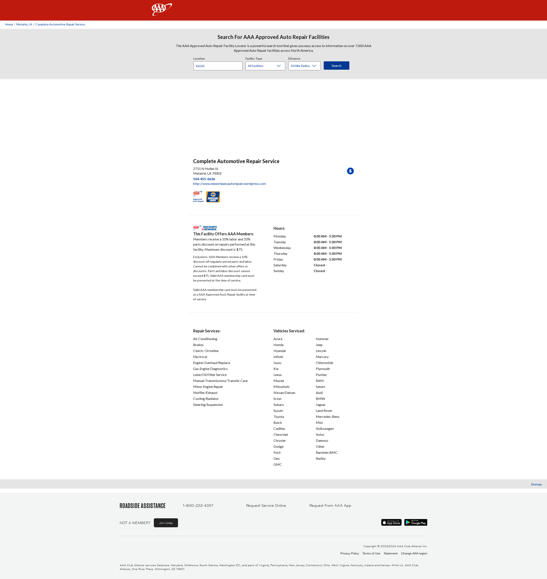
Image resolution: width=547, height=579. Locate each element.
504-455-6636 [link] (204, 179)
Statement (391, 553)
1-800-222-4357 (198, 505)
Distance (294, 58)
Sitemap (536, 484)
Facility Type (254, 58)
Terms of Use (371, 553)
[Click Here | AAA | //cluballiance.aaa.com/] (162, 13)
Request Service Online (266, 505)
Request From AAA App (330, 505)
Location (199, 58)
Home (9, 24)
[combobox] (219, 64)
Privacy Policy (349, 553)
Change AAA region (414, 553)
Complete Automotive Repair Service (60, 24)
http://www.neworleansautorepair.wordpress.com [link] (229, 183)
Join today (166, 523)
